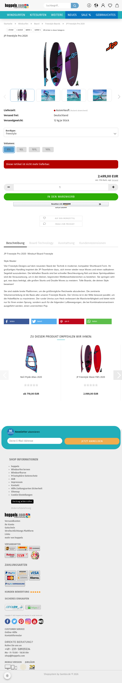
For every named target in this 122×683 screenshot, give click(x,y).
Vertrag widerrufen (22, 501)
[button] (103, 5)
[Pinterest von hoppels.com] (21, 621)
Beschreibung (15, 243)
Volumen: (9, 143)
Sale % (86, 15)
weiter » (29, 30)
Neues (72, 15)
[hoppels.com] (17, 5)
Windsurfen (16, 15)
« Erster (11, 30)
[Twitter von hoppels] (14, 621)
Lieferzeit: (10, 110)
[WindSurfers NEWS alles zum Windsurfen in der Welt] (41, 621)
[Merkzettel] (110, 5)
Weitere (57, 15)
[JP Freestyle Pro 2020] (61, 64)
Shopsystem (50, 674)
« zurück (20, 30)
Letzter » (38, 30)
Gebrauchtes (105, 15)
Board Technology (41, 243)
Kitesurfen (38, 15)
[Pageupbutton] (113, 678)
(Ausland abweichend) (79, 111)
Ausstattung (66, 243)
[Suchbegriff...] (75, 5)
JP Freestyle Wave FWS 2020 (91, 377)
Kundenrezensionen (92, 243)
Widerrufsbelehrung (21, 508)
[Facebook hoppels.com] (7, 621)
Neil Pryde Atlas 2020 (31, 377)
